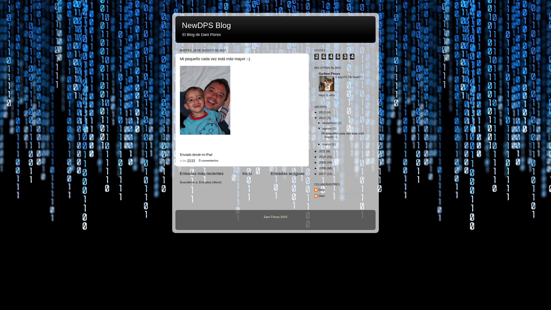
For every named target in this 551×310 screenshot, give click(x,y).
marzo (327, 144)
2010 (323, 157)
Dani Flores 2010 (275, 217)
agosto (327, 128)
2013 (323, 112)
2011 (322, 151)
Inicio (247, 173)
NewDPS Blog (206, 25)
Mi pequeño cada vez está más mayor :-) (215, 59)
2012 (323, 118)
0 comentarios (208, 160)
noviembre (330, 123)
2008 (323, 168)
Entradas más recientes (202, 173)
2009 (323, 162)
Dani (322, 189)
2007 (323, 174)
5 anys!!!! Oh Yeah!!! (348, 77)
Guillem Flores (329, 73)
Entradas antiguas (288, 173)
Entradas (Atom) (210, 182)
